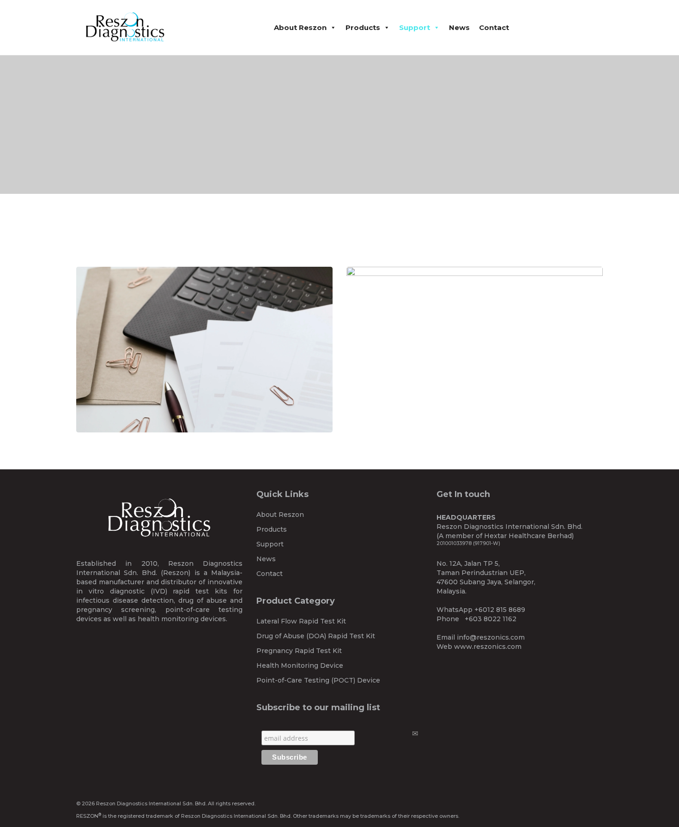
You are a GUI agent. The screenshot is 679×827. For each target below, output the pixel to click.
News (459, 27)
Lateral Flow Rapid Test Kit (301, 621)
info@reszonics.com (491, 637)
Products (363, 27)
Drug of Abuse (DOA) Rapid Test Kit (315, 636)
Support (414, 27)
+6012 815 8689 (499, 609)
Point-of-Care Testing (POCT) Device (318, 680)
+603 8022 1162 (490, 619)
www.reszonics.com (487, 646)
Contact (494, 27)
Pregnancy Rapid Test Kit (299, 651)
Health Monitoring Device (299, 665)
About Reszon (300, 27)
